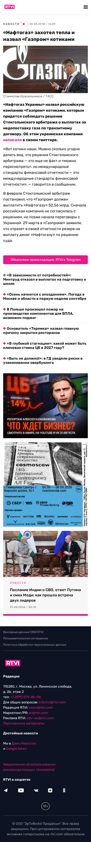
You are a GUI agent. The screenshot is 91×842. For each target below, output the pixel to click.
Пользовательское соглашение (25, 638)
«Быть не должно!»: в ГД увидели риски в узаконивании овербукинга (43, 360)
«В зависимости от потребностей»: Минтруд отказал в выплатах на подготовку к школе (44, 279)
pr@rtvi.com (38, 713)
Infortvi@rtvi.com (52, 702)
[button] (86, 7)
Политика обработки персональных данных (34, 645)
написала (12, 140)
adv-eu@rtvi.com (40, 718)
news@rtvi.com (41, 707)
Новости (11, 24)
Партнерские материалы (23, 723)
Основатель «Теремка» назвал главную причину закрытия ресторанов (41, 330)
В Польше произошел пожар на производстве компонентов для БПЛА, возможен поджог (38, 313)
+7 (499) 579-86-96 (25, 697)
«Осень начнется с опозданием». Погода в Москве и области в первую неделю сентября (44, 296)
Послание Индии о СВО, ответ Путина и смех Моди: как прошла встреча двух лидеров (45, 595)
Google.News (16, 749)
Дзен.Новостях (24, 743)
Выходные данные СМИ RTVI (23, 632)
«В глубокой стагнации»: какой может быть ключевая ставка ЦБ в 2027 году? (44, 345)
